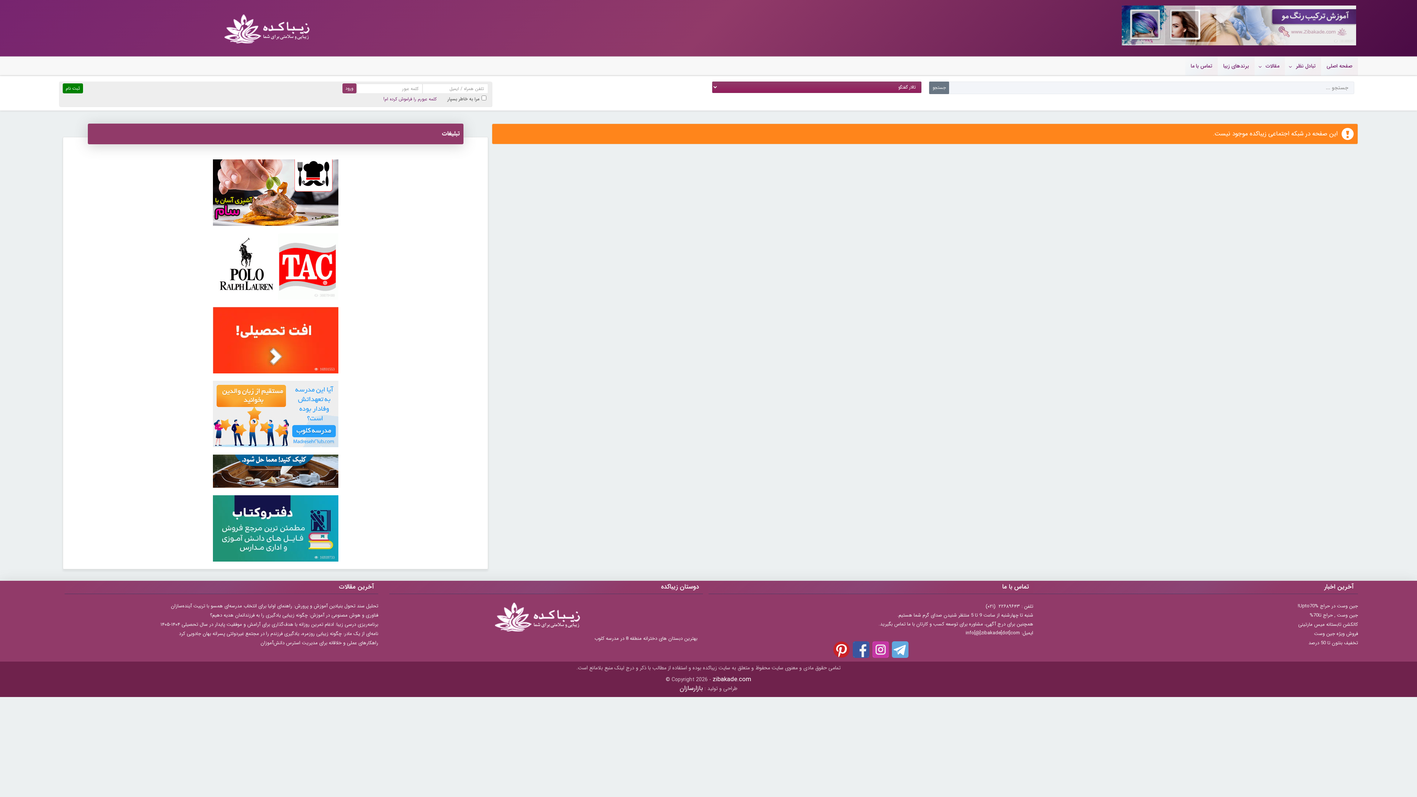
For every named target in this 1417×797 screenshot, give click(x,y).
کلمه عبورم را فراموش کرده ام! (410, 99)
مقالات (1272, 66)
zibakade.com (732, 679)
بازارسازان (691, 688)
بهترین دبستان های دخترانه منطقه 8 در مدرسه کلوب (645, 638)
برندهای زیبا (1236, 66)
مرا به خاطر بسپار (464, 99)
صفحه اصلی (1339, 66)
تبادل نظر (1306, 66)
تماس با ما (1201, 66)
